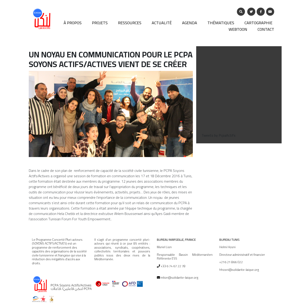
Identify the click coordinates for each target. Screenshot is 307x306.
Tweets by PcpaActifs (219, 135)
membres (89, 181)
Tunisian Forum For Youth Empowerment (79, 219)
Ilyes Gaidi (163, 213)
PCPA (168, 170)
